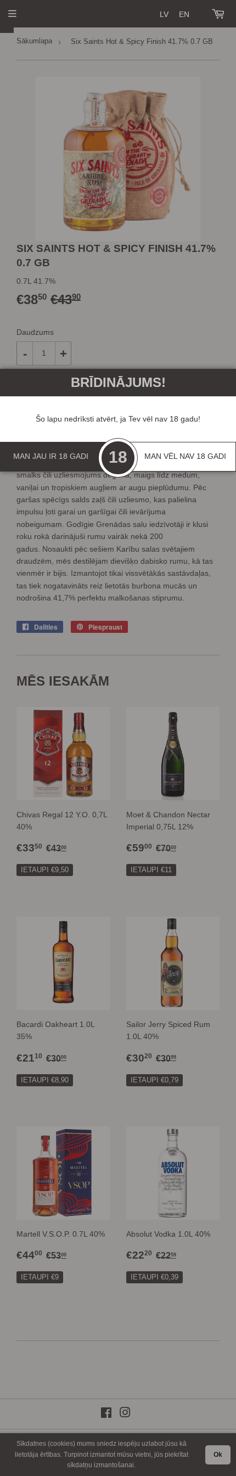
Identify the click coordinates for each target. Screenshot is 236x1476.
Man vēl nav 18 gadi (185, 456)
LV (164, 14)
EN (184, 14)
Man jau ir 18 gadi (50, 456)
